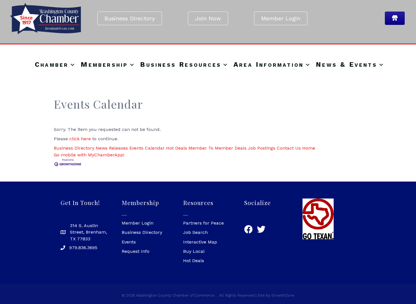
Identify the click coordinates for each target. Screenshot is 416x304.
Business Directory (74, 148)
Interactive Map (200, 242)
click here (80, 138)
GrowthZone (282, 295)
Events (129, 242)
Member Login (137, 223)
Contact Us (289, 148)
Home (308, 148)
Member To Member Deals (217, 148)
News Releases (112, 148)
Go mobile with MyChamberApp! (89, 155)
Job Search (195, 232)
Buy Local (194, 251)
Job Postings (261, 148)
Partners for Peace (203, 223)
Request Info (135, 251)
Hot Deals (176, 148)
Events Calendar (147, 148)
